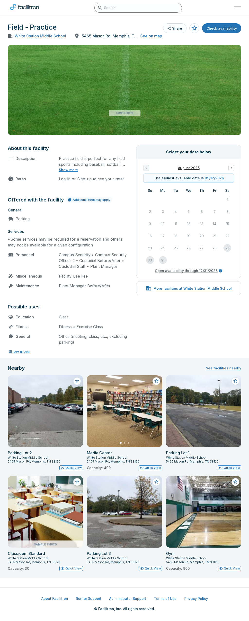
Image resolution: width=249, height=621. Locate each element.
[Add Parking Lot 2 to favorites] (77, 381)
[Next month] (231, 168)
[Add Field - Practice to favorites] (194, 28)
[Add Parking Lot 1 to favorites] (235, 381)
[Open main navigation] (237, 7)
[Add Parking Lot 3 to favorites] (156, 482)
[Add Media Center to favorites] (156, 381)
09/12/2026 (214, 178)
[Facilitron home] (25, 11)
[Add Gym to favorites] (235, 482)
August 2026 (189, 168)
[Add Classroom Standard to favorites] (77, 482)
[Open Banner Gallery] (124, 90)
